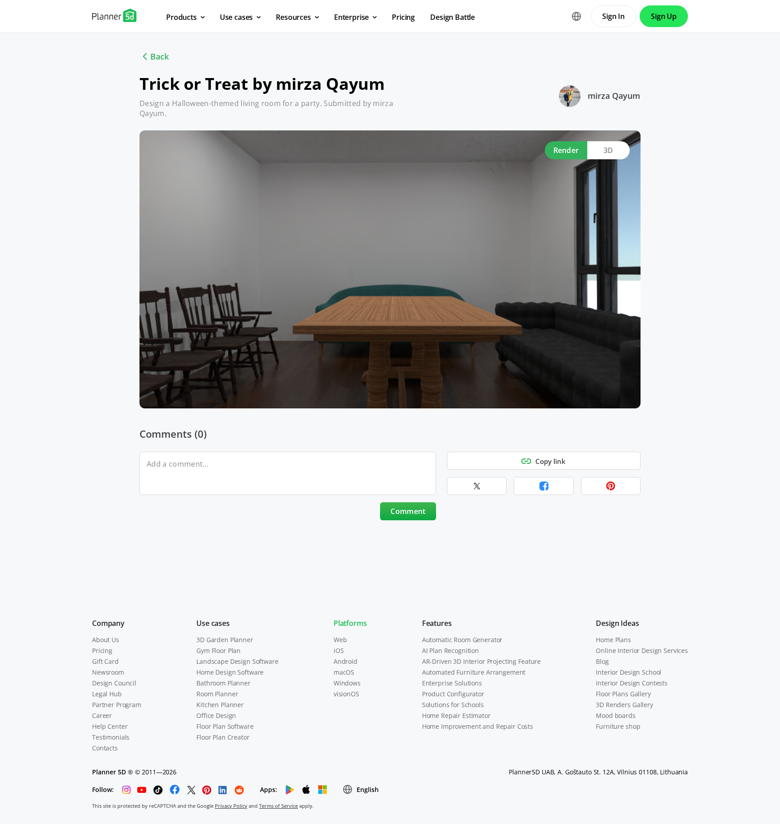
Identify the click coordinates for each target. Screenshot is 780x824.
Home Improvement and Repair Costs (477, 726)
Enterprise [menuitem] (351, 17)
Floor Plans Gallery (623, 694)
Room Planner (217, 694)
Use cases (213, 623)
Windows (347, 683)
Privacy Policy (231, 805)
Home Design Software (230, 672)
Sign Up (664, 16)
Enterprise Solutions (452, 683)
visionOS (346, 694)
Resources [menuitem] (293, 17)
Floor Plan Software (224, 726)
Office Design (216, 715)
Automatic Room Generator (462, 639)
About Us (105, 639)
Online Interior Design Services (642, 650)
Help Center (109, 726)
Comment (407, 511)
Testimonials (111, 737)
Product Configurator (453, 694)
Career (102, 715)
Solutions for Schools (453, 704)
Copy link (550, 461)
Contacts (105, 748)
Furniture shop (618, 726)
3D (608, 150)
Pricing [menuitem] (403, 17)
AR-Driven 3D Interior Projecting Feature (481, 661)
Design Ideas (617, 623)
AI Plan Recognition (450, 650)
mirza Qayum (614, 95)
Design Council (114, 683)
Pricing (102, 650)
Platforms (350, 623)
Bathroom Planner (223, 683)
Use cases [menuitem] (236, 17)
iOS (339, 650)
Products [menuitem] (181, 17)
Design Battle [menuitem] (452, 17)
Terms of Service (278, 805)
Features (437, 623)
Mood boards (615, 715)
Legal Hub (107, 694)
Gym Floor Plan (218, 650)
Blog (602, 661)
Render (566, 150)
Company (108, 623)
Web (340, 639)
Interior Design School (628, 672)
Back (159, 56)
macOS (344, 672)
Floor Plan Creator (222, 737)
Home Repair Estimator (456, 715)
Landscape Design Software (237, 661)
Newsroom (108, 672)
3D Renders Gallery (624, 704)
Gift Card (105, 661)
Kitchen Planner (220, 704)
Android (346, 661)
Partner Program (116, 704)
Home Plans (613, 639)
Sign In (613, 16)
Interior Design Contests (632, 683)
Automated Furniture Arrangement (474, 672)
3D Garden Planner (224, 639)
